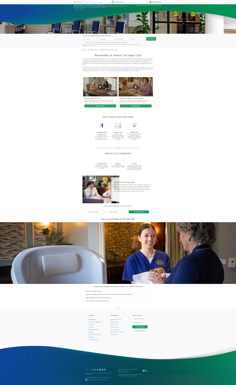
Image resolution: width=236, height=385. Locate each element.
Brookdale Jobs (92, 319)
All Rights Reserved (106, 377)
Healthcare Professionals (95, 322)
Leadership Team (93, 329)
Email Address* (119, 39)
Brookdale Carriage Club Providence (117, 6)
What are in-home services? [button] (94, 291)
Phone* (133, 39)
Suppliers (91, 332)
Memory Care (114, 324)
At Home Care (114, 334)
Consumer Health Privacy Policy (104, 373)
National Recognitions (94, 334)
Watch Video (100, 106)
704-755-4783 (156, 2)
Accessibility (88, 374)
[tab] (118, 291)
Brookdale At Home (93, 49)
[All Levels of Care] (140, 322)
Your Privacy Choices (93, 379)
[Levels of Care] (118, 211)
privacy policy (116, 44)
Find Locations (139, 212)
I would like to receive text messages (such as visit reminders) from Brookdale (105, 42)
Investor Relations (93, 339)
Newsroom (91, 337)
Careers (100, 2)
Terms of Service (130, 375)
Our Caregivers (93, 2)
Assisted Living (115, 322)
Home (84, 49)
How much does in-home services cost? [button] (97, 301)
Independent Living (116, 319)
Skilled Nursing (115, 327)
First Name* (86, 39)
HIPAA (86, 373)
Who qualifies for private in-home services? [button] (98, 297)
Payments (91, 324)
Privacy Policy (93, 373)
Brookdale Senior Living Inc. (95, 377)
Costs (86, 2)
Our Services (79, 2)
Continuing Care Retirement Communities (117, 330)
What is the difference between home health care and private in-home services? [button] (109, 294)
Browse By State (140, 330)
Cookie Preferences (103, 379)
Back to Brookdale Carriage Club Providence (148, 5)
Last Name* (102, 39)
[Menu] (74, 2)
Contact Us (91, 327)
